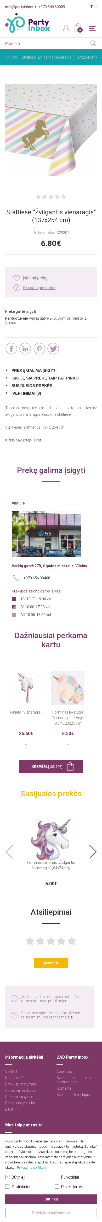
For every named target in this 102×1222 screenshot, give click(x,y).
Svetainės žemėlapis (73, 1095)
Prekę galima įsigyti (34, 370)
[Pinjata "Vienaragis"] (26, 684)
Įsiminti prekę (35, 278)
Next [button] (93, 852)
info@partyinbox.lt (20, 7)
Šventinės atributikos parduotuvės (73, 1080)
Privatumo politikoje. (32, 1167)
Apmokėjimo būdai (20, 1090)
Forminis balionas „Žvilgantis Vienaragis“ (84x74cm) (51, 865)
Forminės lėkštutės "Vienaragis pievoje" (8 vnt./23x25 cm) (68, 717)
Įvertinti (51, 963)
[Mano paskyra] (66, 28)
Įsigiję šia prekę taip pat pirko (45, 378)
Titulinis (11, 57)
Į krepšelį (46, 767)
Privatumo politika (20, 1103)
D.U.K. (9, 1109)
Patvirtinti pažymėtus (51, 1213)
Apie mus (64, 1071)
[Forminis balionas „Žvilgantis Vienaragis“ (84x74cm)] (51, 836)
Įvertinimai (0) (26, 393)
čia (70, 1017)
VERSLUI (12, 1071)
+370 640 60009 (51, 7)
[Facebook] (11, 348)
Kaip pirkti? (14, 1078)
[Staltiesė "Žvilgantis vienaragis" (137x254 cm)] (51, 130)
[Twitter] (53, 348)
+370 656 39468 (36, 578)
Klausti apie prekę (39, 287)
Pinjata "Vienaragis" (26, 712)
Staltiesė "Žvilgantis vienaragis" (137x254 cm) (59, 57)
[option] (51, 851)
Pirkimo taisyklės (19, 1097)
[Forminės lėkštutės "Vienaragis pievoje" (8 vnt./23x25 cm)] (68, 684)
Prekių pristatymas (20, 1084)
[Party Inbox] (27, 23)
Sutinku (51, 1199)
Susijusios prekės (32, 385)
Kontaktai (64, 1088)
